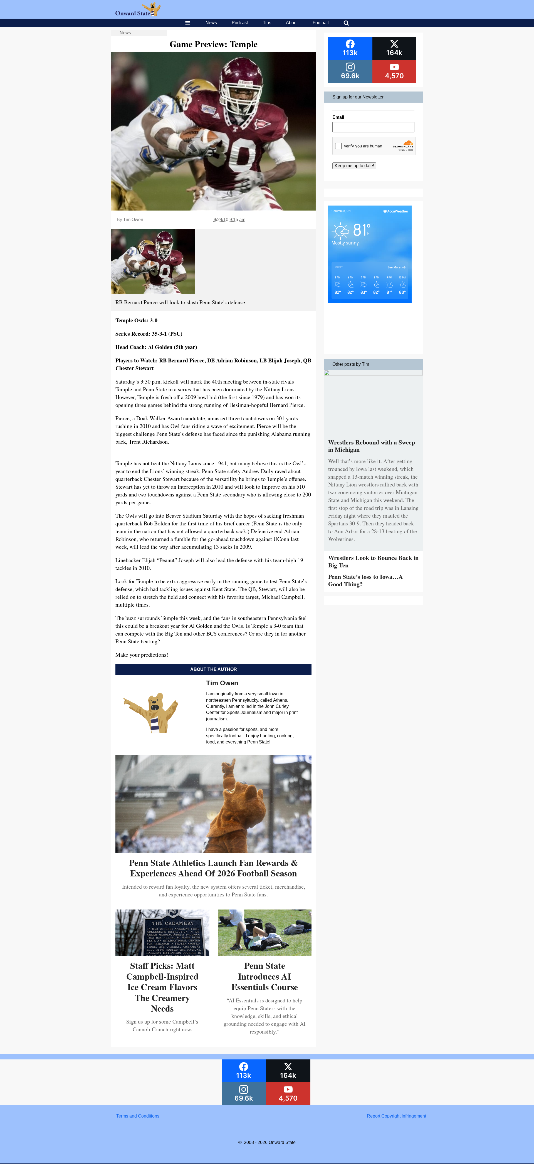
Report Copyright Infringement (396, 1116)
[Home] (138, 14)
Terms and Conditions (137, 1116)
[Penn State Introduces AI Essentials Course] (265, 954)
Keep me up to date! (354, 165)
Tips (267, 22)
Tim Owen (133, 219)
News (211, 22)
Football (321, 22)
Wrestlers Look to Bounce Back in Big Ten (373, 561)
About (292, 22)
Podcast (240, 22)
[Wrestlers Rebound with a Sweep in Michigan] (373, 374)
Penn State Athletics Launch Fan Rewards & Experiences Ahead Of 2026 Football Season (213, 867)
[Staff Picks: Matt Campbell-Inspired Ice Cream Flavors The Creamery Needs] (162, 954)
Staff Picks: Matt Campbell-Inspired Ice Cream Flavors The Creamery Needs (162, 987)
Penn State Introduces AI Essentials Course (264, 976)
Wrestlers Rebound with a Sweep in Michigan (371, 446)
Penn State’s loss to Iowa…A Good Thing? (365, 580)
